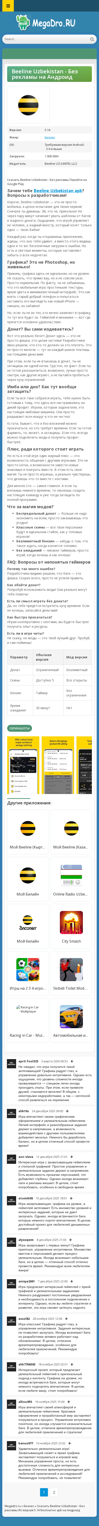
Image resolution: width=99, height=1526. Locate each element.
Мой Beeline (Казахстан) (71, 847)
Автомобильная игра (71, 1035)
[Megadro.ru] (49, 23)
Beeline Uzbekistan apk (58, 190)
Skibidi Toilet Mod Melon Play (71, 988)
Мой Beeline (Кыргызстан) (28, 847)
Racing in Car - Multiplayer (28, 1035)
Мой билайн (28, 941)
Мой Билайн (28, 894)
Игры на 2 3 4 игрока (28, 988)
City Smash (71, 941)
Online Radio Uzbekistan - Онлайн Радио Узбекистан (71, 894)
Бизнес (50, 137)
